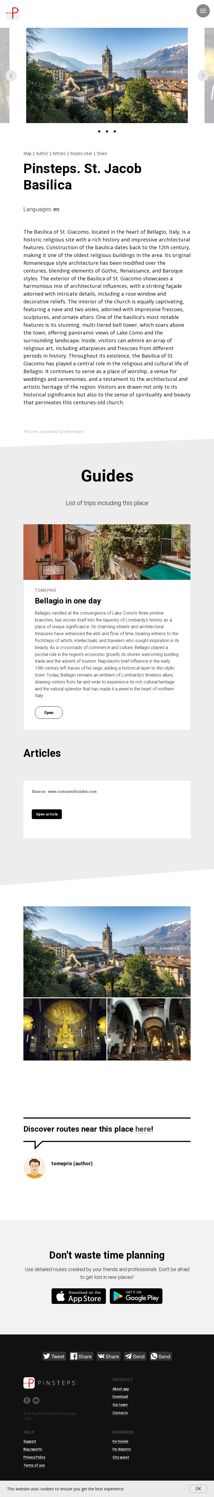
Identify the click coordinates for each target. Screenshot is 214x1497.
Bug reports (32, 1449)
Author (42, 153)
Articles (59, 153)
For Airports (122, 1449)
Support (29, 1441)
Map (28, 153)
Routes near (81, 153)
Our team (120, 1405)
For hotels (120, 1441)
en (56, 209)
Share (102, 153)
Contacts (120, 1413)
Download (120, 1397)
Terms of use (34, 1465)
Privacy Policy (34, 1457)
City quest (121, 1457)
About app (121, 1389)
